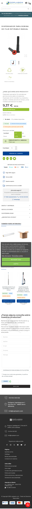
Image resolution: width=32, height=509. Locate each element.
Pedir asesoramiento (11, 196)
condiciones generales (15, 374)
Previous (2, 46)
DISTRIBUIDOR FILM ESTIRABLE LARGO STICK (8, 288)
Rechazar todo (16, 259)
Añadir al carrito (16, 153)
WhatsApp (17, 199)
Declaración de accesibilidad (12, 477)
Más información (6, 256)
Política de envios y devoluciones (14, 475)
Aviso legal (8, 468)
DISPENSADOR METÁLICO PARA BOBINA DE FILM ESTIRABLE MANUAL (23, 289)
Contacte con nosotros (11, 459)
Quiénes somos (9, 452)
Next (29, 46)
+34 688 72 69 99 (11, 487)
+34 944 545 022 (23, 196)
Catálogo (7, 454)
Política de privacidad (10, 466)
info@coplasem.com (16, 411)
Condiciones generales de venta (13, 470)
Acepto (16, 264)
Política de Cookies (10, 473)
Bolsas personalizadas (11, 456)
